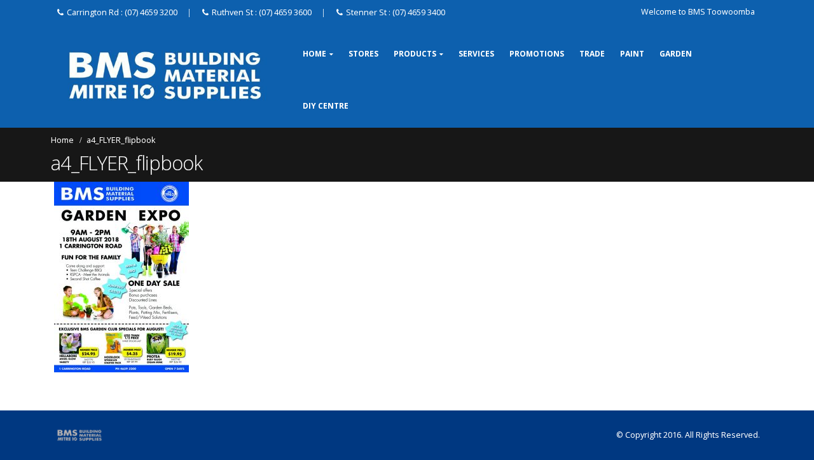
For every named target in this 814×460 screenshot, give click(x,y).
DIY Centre (325, 105)
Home (314, 53)
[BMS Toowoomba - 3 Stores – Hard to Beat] (165, 75)
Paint (632, 53)
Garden (675, 53)
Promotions (536, 53)
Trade (592, 53)
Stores (363, 53)
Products (415, 53)
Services (476, 53)
